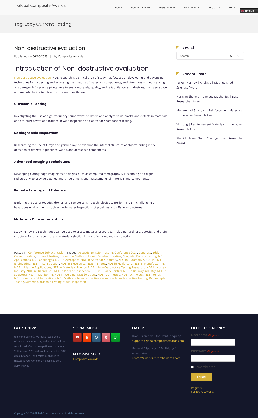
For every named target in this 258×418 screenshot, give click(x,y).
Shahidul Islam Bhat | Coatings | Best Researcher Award (210, 140)
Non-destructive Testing (131, 278)
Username (205, 335)
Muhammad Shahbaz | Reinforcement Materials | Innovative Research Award (209, 112)
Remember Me (205, 367)
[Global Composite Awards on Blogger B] (87, 337)
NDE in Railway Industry (139, 271)
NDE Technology (132, 274)
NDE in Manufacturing (149, 263)
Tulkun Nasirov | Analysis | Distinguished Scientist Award (204, 85)
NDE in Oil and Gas (40, 271)
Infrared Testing (47, 256)
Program (190, 7)
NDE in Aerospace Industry (99, 260)
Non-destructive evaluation (49, 48)
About (212, 7)
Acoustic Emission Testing (95, 252)
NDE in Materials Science (70, 267)
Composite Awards (70, 56)
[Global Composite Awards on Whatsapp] (115, 337)
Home (118, 7)
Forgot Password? (202, 391)
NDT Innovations (44, 278)
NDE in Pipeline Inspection (72, 271)
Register (196, 388)
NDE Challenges (43, 260)
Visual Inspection (74, 282)
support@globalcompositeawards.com (158, 341)
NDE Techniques (109, 274)
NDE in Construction (45, 263)
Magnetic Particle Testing (140, 256)
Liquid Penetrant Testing (104, 256)
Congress (145, 252)
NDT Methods (66, 278)
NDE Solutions (86, 274)
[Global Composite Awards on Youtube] (77, 337)
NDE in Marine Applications (32, 267)
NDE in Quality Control (106, 271)
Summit (30, 282)
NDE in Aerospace (67, 260)
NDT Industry (23, 278)
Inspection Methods (73, 256)
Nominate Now (140, 7)
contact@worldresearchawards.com (156, 358)
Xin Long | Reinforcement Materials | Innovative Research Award (209, 126)
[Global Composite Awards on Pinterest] (106, 337)
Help (232, 7)
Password (205, 351)
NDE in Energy (96, 263)
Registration (167, 7)
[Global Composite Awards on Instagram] (96, 337)
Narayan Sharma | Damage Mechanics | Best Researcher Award (207, 99)
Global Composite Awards (41, 5)
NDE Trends (153, 274)
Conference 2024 (125, 252)
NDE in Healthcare (120, 263)
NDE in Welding (65, 274)
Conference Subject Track (45, 252)
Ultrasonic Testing (49, 282)
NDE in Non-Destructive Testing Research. (116, 267)
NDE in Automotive (131, 260)
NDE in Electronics (73, 263)
